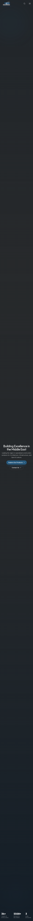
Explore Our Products (15, 462)
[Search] (25, 3)
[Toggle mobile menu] (30, 3)
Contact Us (15, 467)
